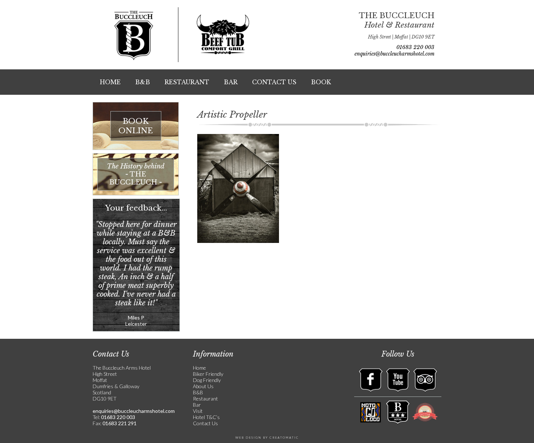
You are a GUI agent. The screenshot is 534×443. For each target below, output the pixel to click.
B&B (142, 82)
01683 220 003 (415, 47)
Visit (198, 411)
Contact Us (274, 82)
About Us (203, 386)
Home (110, 82)
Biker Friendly (208, 374)
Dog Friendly (207, 380)
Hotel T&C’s (206, 417)
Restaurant (187, 82)
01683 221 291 (119, 423)
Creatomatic (284, 437)
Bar (231, 82)
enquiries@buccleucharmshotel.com (394, 53)
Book (321, 82)
